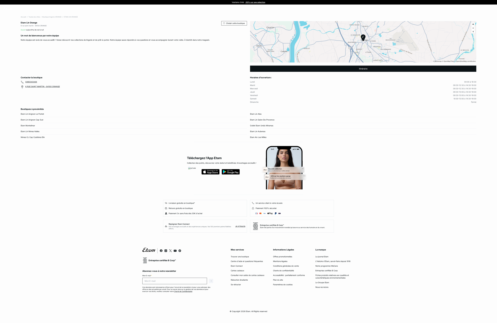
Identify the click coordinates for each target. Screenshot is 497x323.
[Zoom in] (473, 24)
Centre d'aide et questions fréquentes (247, 261)
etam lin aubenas (257, 131)
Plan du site (278, 280)
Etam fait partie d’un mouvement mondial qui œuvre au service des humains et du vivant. (292, 227)
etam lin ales (255, 114)
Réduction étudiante (239, 280)
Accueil (23, 17)
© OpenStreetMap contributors (465, 61)
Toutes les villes (34, 17)
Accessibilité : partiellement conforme (289, 275)
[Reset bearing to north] (473, 32)
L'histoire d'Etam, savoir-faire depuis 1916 (332, 261)
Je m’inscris (240, 226)
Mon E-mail (147, 276)
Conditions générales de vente (286, 266)
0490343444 (31, 82)
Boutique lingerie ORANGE (51, 17)
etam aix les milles (258, 137)
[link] (18, 9)
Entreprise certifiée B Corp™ (272, 225)
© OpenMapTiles (448, 61)
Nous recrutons (321, 287)
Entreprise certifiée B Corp (326, 270)
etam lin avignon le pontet (32, 114)
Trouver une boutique (240, 256)
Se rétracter (236, 284)
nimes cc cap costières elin (33, 137)
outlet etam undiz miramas (261, 125)
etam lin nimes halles (30, 131)
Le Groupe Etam (322, 282)
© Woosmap (437, 61)
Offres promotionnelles (282, 256)
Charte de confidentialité (283, 270)
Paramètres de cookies (283, 284)
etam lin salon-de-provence (262, 120)
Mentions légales (280, 261)
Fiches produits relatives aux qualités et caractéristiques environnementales (332, 276)
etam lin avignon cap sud (32, 120)
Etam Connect (237, 266)
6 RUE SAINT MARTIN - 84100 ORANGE (42, 86)
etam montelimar (28, 125)
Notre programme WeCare (326, 266)
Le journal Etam (321, 256)
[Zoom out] (473, 28)
